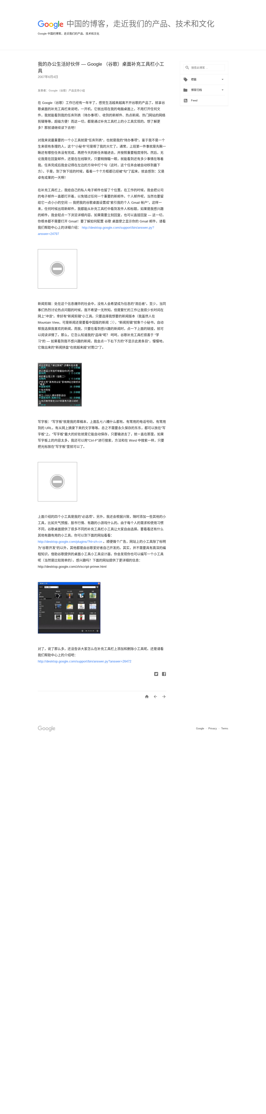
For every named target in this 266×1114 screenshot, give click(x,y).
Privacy (213, 728)
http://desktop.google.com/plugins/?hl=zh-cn (70, 542)
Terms (224, 728)
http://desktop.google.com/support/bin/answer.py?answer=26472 (84, 661)
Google (200, 728)
